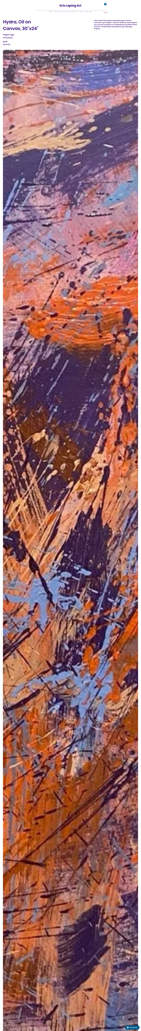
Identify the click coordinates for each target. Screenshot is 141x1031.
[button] (105, 3)
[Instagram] (104, 12)
